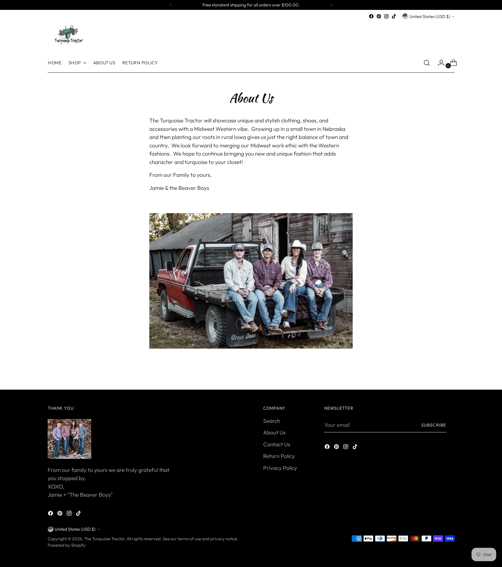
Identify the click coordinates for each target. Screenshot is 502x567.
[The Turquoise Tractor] (68, 34)
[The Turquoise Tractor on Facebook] (371, 16)
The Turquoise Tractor (104, 538)
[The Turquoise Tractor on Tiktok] (394, 16)
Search (271, 420)
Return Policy (279, 455)
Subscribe (433, 425)
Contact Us (276, 444)
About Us (274, 432)
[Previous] (170, 5)
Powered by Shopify (67, 545)
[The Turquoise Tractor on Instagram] (386, 16)
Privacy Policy (280, 467)
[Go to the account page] (439, 63)
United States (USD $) (429, 16)
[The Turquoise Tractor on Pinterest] (378, 16)
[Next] (331, 5)
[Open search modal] (427, 63)
